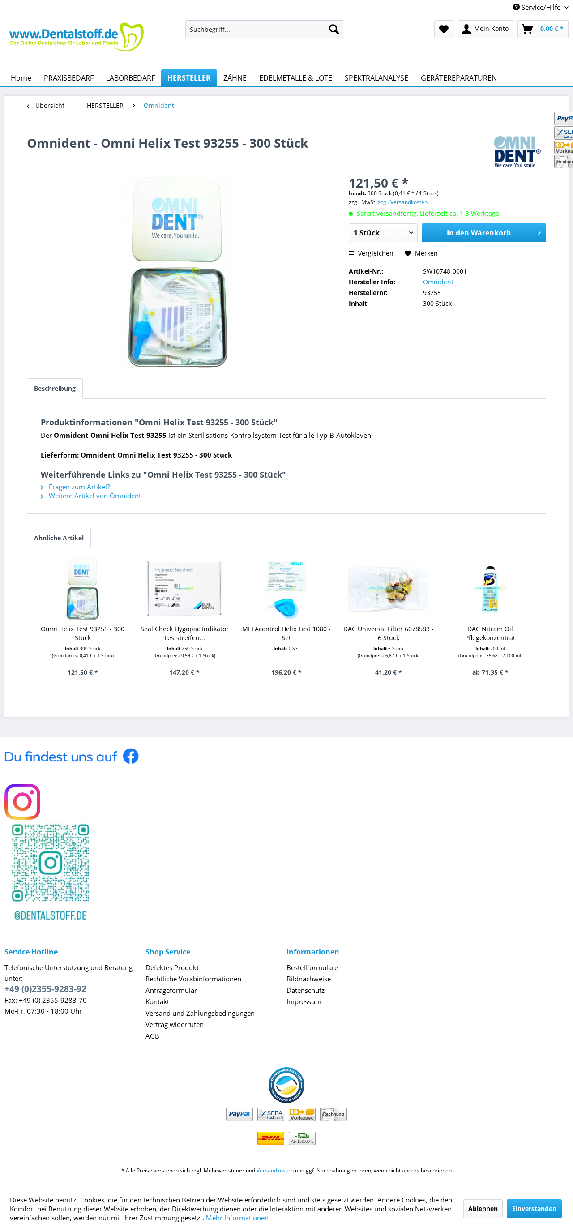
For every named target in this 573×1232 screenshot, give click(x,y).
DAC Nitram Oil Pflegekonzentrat (490, 633)
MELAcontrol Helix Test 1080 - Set (286, 633)
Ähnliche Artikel (59, 538)
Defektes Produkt (172, 967)
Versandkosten (275, 1170)
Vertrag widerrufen (174, 1024)
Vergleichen (374, 253)
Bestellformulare (312, 967)
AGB (152, 1035)
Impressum (303, 1001)
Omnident (438, 282)
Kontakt (157, 1001)
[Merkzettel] (443, 29)
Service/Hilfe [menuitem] (541, 7)
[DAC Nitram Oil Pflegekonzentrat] (490, 588)
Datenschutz (305, 990)
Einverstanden (534, 1208)
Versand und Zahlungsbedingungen (200, 1013)
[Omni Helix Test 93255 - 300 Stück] (82, 588)
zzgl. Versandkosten (403, 202)
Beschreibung (55, 388)
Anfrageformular (171, 990)
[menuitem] (264, 29)
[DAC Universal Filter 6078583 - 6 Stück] (388, 588)
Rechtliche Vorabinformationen (193, 978)
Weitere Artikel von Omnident (94, 495)
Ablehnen (483, 1208)
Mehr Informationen (237, 1217)
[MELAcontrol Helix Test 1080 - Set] (286, 588)
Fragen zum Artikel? (78, 486)
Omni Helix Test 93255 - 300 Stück (82, 633)
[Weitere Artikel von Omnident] (520, 151)
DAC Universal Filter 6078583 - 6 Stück (388, 633)
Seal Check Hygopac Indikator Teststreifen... (185, 633)
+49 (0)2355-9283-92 (45, 989)
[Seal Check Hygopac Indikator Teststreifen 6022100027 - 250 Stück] (184, 588)
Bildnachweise (308, 978)
